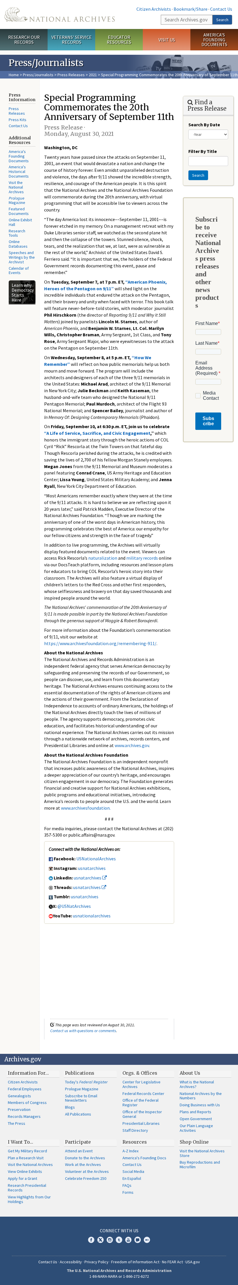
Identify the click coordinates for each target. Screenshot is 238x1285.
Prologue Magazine (81, 1088)
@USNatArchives (74, 906)
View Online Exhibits (25, 1171)
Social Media (133, 1171)
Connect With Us (119, 1230)
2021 (93, 74)
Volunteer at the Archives (87, 1171)
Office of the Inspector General (142, 1114)
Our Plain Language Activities (196, 1128)
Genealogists (19, 1095)
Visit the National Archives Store (202, 1153)
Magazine (17, 200)
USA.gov (192, 1261)
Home (14, 74)
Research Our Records (24, 39)
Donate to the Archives (85, 1157)
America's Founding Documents (214, 40)
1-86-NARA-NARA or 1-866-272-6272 (119, 1276)
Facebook (91, 1239)
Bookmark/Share (191, 9)
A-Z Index (130, 1150)
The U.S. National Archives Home (59, 14)
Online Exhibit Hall (20, 222)
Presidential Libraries (141, 1123)
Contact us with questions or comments (83, 1030)
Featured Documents (19, 211)
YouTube (128, 1239)
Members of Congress (27, 1102)
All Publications (78, 1114)
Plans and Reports (195, 1111)
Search (222, 19)
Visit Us (166, 40)
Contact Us (221, 9)
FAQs (126, 1185)
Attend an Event (79, 1150)
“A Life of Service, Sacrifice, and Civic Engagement (97, 433)
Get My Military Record (27, 1150)
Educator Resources (119, 39)
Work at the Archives (83, 1164)
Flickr (146, 1239)
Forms (128, 1192)
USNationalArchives (96, 858)
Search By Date (204, 124)
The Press (16, 1123)
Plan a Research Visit (26, 1157)
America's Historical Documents (19, 171)
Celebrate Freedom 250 (85, 1178)
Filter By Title (202, 151)
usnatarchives (92, 868)
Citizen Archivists (153, 9)
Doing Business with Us (200, 1104)
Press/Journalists (38, 74)
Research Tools (17, 233)
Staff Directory (135, 1130)
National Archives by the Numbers (201, 1096)
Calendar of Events (19, 270)
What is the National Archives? (197, 1084)
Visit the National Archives (16, 187)
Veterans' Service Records (71, 39)
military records (142, 558)
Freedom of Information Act (135, 1261)
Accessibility (71, 1261)
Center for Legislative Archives (141, 1084)
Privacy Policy (96, 1261)
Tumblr (119, 1239)
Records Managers (24, 1116)
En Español (131, 1178)
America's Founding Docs (144, 1157)
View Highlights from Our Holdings (29, 1199)
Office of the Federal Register (140, 1102)
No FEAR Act (172, 1261)
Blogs (70, 1107)
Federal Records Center (143, 1093)
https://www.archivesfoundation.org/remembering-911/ (100, 643)
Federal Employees (25, 1088)
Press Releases (71, 74)
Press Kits (17, 119)
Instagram (109, 1239)
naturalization (102, 558)
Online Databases (18, 244)
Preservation (19, 1109)
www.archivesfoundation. (86, 808)
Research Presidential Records (27, 1188)
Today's (86, 1082)
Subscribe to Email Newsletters (81, 1098)
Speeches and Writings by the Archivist (22, 257)
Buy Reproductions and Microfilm (200, 1164)
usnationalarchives (92, 916)
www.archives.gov (132, 745)
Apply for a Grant (22, 1178)
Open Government (196, 1118)
